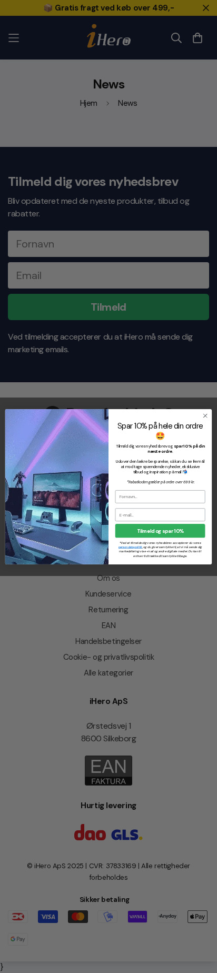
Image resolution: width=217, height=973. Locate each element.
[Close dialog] (205, 415)
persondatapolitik (131, 547)
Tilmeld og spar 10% (160, 530)
